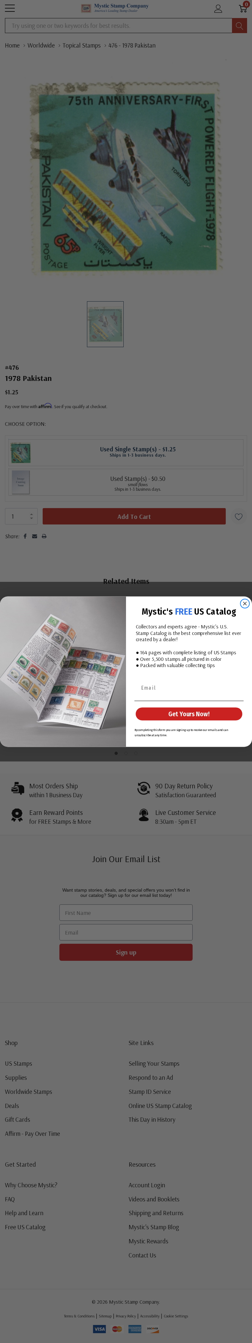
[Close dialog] (245, 603)
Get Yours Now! (188, 714)
